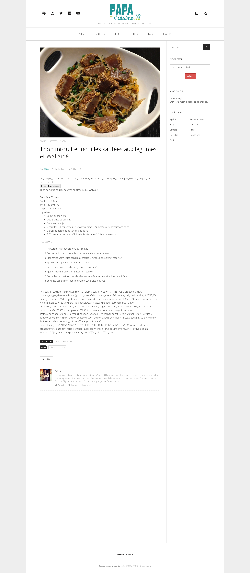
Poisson (61, 347)
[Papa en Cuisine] (125, 12)
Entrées (134, 34)
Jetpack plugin (176, 98)
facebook (72, 13)
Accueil (83, 34)
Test (172, 140)
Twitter (74, 385)
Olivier (47, 169)
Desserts (166, 34)
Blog (172, 124)
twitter (64, 13)
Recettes (100, 34)
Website (61, 385)
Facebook (86, 385)
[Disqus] (100, 430)
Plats (150, 34)
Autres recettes (197, 119)
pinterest (47, 13)
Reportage (195, 135)
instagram (55, 13)
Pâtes (52, 347)
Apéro (117, 34)
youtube (81, 13)
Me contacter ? (125, 554)
